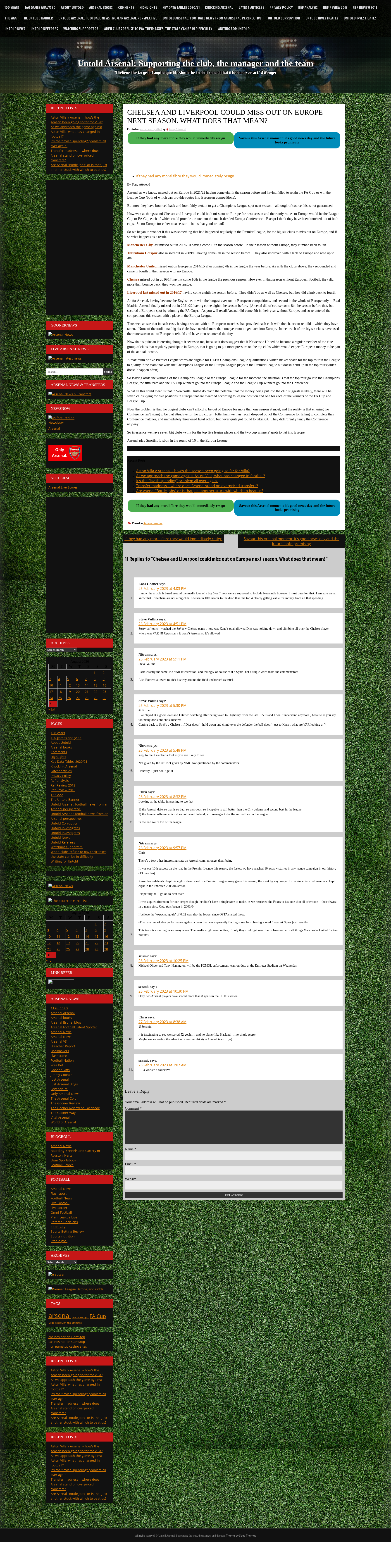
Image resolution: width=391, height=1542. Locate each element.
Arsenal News (61, 1032)
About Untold (72, 7)
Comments (126, 7)
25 (60, 698)
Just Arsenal (60, 1079)
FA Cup (98, 1316)
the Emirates (74, 1322)
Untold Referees (44, 28)
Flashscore (59, 1055)
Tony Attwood (177, 129)
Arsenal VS (59, 1041)
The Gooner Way (63, 1113)
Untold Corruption (284, 18)
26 (69, 698)
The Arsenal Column (66, 1098)
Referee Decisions (64, 1222)
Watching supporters (80, 28)
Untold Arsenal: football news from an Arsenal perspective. (212, 18)
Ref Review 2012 (335, 7)
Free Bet (57, 1065)
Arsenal (54, 428)
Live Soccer (59, 1208)
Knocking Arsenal (219, 7)
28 (86, 698)
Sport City (58, 1227)
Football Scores (62, 1165)
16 (104, 685)
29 (95, 698)
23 (104, 691)
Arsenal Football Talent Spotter (74, 1027)
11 (60, 685)
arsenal (59, 1315)
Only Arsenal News (65, 1094)
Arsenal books (101, 7)
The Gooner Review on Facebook (75, 1108)
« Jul (51, 709)
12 (69, 685)
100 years (12, 7)
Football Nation (62, 1060)
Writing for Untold (234, 28)
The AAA (11, 18)
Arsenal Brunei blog (66, 1022)
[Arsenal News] (60, 334)
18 (60, 691)
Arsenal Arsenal (63, 1013)
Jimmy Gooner (61, 1074)
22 (95, 691)
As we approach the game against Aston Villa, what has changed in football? (200, 475)
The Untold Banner (37, 18)
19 (69, 691)
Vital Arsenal (60, 1117)
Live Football (60, 1203)
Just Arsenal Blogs (64, 1084)
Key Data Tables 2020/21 (181, 7)
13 (78, 685)
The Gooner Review (65, 1103)
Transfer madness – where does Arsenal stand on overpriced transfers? (197, 485)
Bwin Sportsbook (63, 1160)
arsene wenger (80, 1317)
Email (130, 1164)
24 (51, 698)
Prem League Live (64, 1217)
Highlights (148, 7)
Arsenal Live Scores (63, 487)
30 (104, 698)
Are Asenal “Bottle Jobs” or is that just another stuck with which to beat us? (199, 490)
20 (78, 691)
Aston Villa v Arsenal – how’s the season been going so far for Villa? (193, 470)
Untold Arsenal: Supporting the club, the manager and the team (195, 63)
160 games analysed (40, 7)
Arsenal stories (152, 523)
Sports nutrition (63, 1236)
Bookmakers (60, 1051)
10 (51, 685)
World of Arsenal (63, 1122)
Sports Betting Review (67, 1231)
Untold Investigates (321, 18)
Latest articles (251, 7)
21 (86, 691)
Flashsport (59, 1193)
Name (130, 1149)
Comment (133, 1108)
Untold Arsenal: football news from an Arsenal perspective (107, 18)
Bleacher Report (63, 1046)
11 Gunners (59, 1008)
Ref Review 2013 (365, 7)
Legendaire (59, 1089)
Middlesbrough (57, 1322)
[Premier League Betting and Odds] (75, 1289)
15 (95, 685)
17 (51, 691)
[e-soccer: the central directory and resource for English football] (56, 1274)
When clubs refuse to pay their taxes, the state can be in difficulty (158, 28)
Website (130, 1179)
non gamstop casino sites (67, 1346)
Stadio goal (59, 1241)
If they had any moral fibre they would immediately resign (185, 176)
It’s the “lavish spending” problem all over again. (177, 480)
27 (78, 698)
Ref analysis (308, 7)
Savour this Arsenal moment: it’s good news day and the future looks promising (291, 541)
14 (86, 685)
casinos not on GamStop (66, 1337)
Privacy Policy (281, 7)
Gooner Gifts (60, 1070)
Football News (61, 1198)
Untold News (15, 28)
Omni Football (61, 1212)
